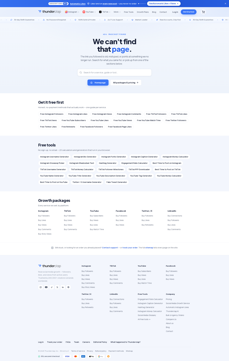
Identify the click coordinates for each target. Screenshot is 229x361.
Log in (175, 12)
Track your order (54, 342)
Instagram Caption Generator (144, 157)
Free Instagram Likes (77, 114)
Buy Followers (43, 216)
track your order (130, 247)
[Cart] (203, 12)
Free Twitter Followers (176, 120)
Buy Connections (175, 216)
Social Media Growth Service (178, 303)
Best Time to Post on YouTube (53, 182)
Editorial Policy (100, 342)
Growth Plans (143, 12)
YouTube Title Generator (80, 176)
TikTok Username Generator (53, 169)
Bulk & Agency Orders (175, 315)
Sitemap (129, 351)
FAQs (68, 342)
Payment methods (116, 351)
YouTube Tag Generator (141, 176)
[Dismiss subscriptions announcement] (225, 3)
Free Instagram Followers (51, 114)
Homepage (100, 82)
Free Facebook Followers (91, 127)
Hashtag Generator (107, 163)
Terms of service (78, 351)
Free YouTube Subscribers (74, 120)
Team (76, 342)
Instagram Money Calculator (175, 157)
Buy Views (42, 225)
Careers (86, 342)
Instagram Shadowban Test (81, 163)
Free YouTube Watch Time (149, 120)
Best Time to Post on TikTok (167, 169)
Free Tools (128, 12)
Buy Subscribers (96, 216)
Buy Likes (42, 220)
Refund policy (100, 351)
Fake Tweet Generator (117, 182)
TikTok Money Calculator (82, 169)
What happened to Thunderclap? (125, 342)
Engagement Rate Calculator (135, 163)
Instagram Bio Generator (85, 157)
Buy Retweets (147, 225)
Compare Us (171, 319)
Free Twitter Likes (48, 127)
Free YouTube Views (123, 120)
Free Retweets (68, 127)
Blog (154, 12)
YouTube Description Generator (110, 176)
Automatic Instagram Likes (177, 307)
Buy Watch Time (97, 229)
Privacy (90, 351)
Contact (163, 12)
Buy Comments (44, 229)
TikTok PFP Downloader (139, 169)
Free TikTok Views (48, 120)
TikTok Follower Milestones (111, 169)
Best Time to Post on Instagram (167, 163)
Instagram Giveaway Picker (52, 163)
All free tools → (144, 319)
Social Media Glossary (147, 315)
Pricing (169, 299)
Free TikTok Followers (156, 114)
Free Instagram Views (102, 114)
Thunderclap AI (172, 311)
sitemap (149, 247)
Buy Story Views (44, 234)
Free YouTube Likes (100, 120)
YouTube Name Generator (52, 176)
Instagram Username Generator (54, 157)
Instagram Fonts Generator (113, 157)
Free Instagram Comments (129, 114)
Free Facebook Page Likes (120, 127)
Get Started (188, 12)
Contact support (110, 247)
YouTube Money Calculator (169, 176)
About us (169, 323)
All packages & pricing (124, 82)
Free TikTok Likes (179, 114)
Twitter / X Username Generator (87, 182)
